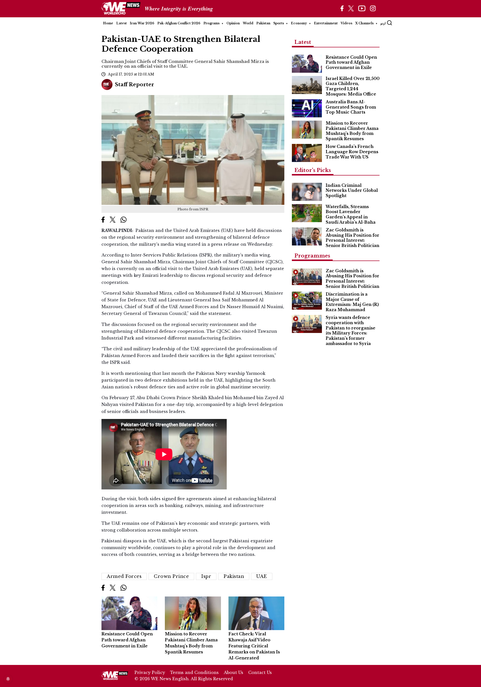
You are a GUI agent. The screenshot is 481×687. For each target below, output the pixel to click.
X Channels (364, 23)
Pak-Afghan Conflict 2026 (178, 23)
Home (108, 23)
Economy (299, 23)
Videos (346, 23)
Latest (121, 23)
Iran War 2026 (142, 23)
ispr (206, 576)
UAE (261, 576)
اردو (383, 23)
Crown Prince (171, 576)
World (248, 23)
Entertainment (326, 23)
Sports (278, 23)
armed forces (124, 576)
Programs (211, 23)
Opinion (233, 23)
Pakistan (263, 23)
